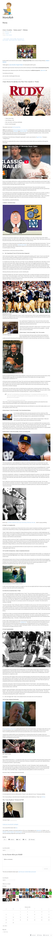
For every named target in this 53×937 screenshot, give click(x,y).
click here (43, 796)
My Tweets (4, 886)
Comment (46, 868)
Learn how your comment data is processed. (27, 871)
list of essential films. (16, 127)
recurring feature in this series (9, 728)
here (16, 827)
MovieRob (8, 17)
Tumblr (8, 831)
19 (48, 917)
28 (13, 922)
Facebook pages (18, 831)
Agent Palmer (39, 137)
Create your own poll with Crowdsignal (10, 824)
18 (41, 917)
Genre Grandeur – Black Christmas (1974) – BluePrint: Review (14, 40)
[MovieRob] (7, 14)
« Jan (3, 925)
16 (27, 917)
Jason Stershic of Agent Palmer (16, 64)
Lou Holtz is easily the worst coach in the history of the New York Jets (21, 522)
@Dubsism (39, 830)
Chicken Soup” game (22, 244)
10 (34, 914)
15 (20, 917)
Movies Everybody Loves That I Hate (20, 129)
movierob (7, 33)
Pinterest (4, 831)
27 (6, 922)
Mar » (6, 925)
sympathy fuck (23, 622)
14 (13, 917)
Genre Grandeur (23, 131)
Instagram (12, 831)
